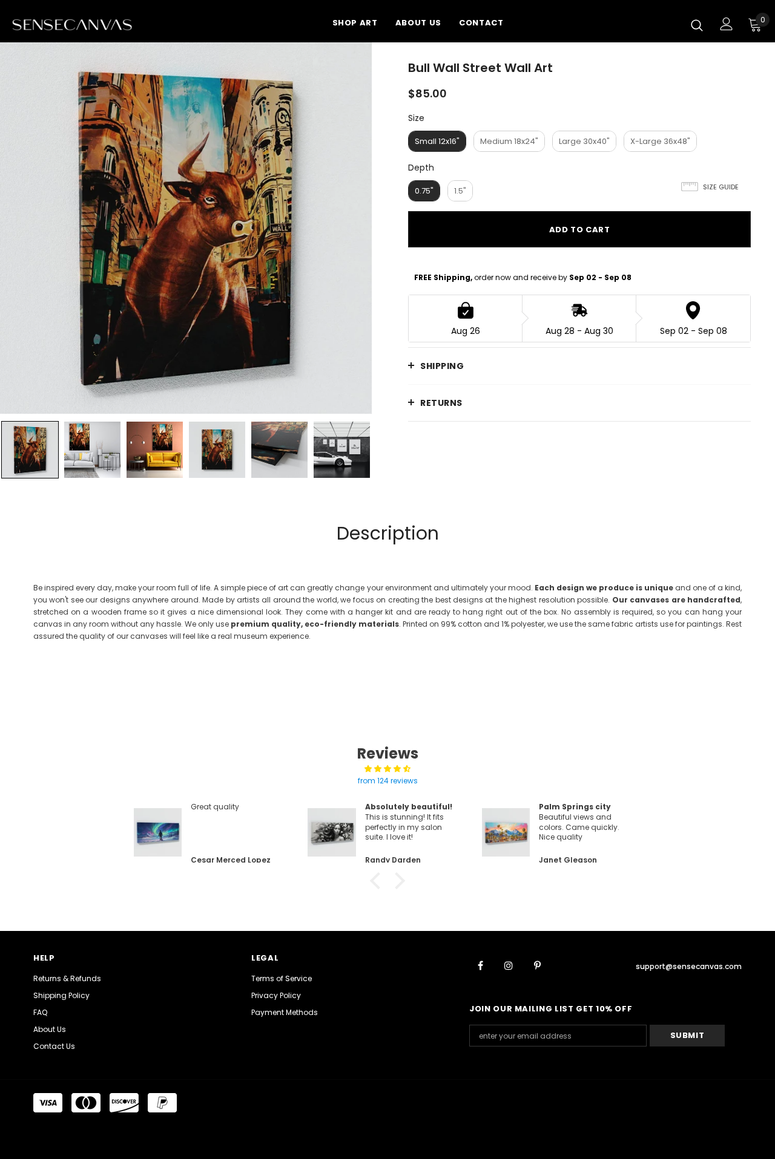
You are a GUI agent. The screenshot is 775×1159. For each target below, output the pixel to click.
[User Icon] (726, 24)
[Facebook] (480, 965)
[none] (30, 449)
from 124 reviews (388, 780)
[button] (378, 880)
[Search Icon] (697, 25)
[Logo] (87, 24)
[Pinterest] (537, 965)
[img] (387, 769)
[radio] (437, 141)
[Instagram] (508, 965)
